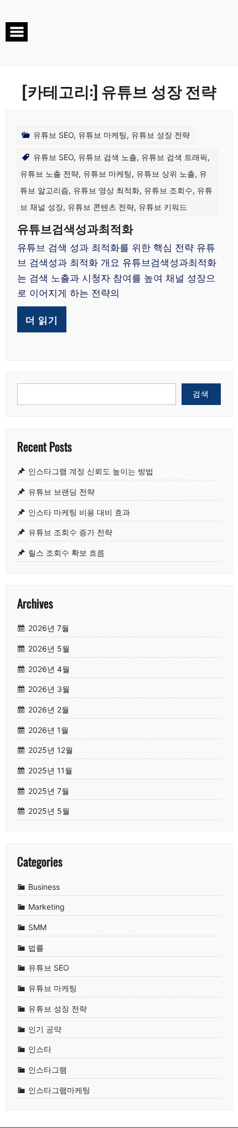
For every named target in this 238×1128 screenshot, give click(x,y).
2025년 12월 (50, 750)
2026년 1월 (48, 730)
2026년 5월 (49, 648)
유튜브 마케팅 (102, 135)
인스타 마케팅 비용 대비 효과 (79, 512)
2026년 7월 (48, 628)
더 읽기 (41, 319)
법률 (36, 947)
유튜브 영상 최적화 (106, 190)
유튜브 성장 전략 (160, 135)
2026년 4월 (49, 669)
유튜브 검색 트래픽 (174, 157)
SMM (37, 927)
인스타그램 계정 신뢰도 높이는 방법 (90, 471)
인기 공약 (44, 1029)
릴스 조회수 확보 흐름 (66, 552)
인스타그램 (47, 1069)
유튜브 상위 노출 (165, 173)
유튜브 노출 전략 (49, 173)
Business (44, 886)
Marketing (46, 907)
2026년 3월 (49, 689)
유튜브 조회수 (168, 190)
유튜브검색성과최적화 (75, 228)
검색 (201, 393)
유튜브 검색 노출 (107, 157)
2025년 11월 (50, 770)
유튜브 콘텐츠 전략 (101, 207)
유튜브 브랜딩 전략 (61, 491)
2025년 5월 (49, 811)
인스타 (39, 1049)
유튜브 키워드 (162, 207)
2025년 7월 (48, 791)
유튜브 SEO (53, 135)
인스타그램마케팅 (59, 1090)
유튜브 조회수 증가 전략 (70, 532)
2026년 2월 (48, 709)
